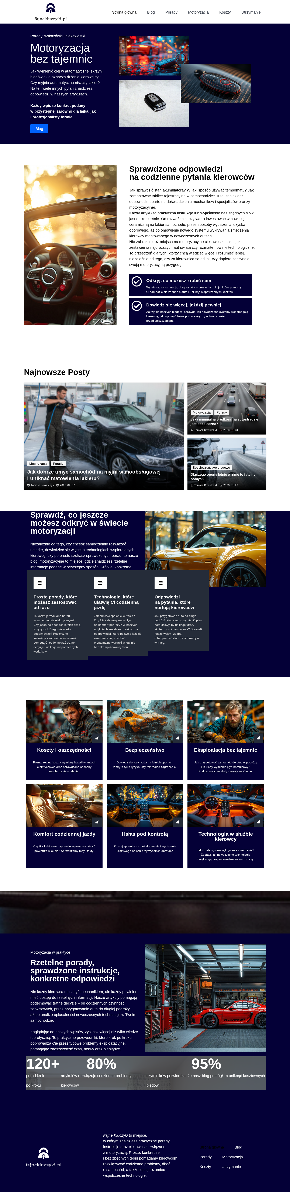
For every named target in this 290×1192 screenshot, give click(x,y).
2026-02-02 (67, 485)
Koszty (225, 12)
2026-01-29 (230, 485)
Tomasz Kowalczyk (42, 485)
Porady (171, 12)
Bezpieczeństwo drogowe (211, 467)
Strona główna (124, 12)
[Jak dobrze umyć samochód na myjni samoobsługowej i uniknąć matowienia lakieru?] (104, 436)
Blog (151, 12)
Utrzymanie (251, 12)
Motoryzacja (198, 12)
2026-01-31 (230, 430)
